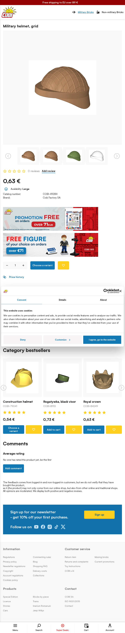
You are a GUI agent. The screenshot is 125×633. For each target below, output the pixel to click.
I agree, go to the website (102, 339)
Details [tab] (62, 300)
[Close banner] (120, 291)
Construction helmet (18, 401)
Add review (48, 171)
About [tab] (103, 300)
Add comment (13, 468)
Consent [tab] (21, 300)
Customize (60, 339)
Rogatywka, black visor (59, 401)
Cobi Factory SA (51, 197)
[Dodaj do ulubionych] (63, 265)
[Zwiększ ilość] (24, 265)
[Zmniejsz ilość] (6, 265)
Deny (23, 339)
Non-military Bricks (112, 12)
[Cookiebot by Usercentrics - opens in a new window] (105, 291)
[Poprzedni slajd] (3, 388)
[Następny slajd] (121, 388)
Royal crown (92, 401)
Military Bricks (86, 12)
